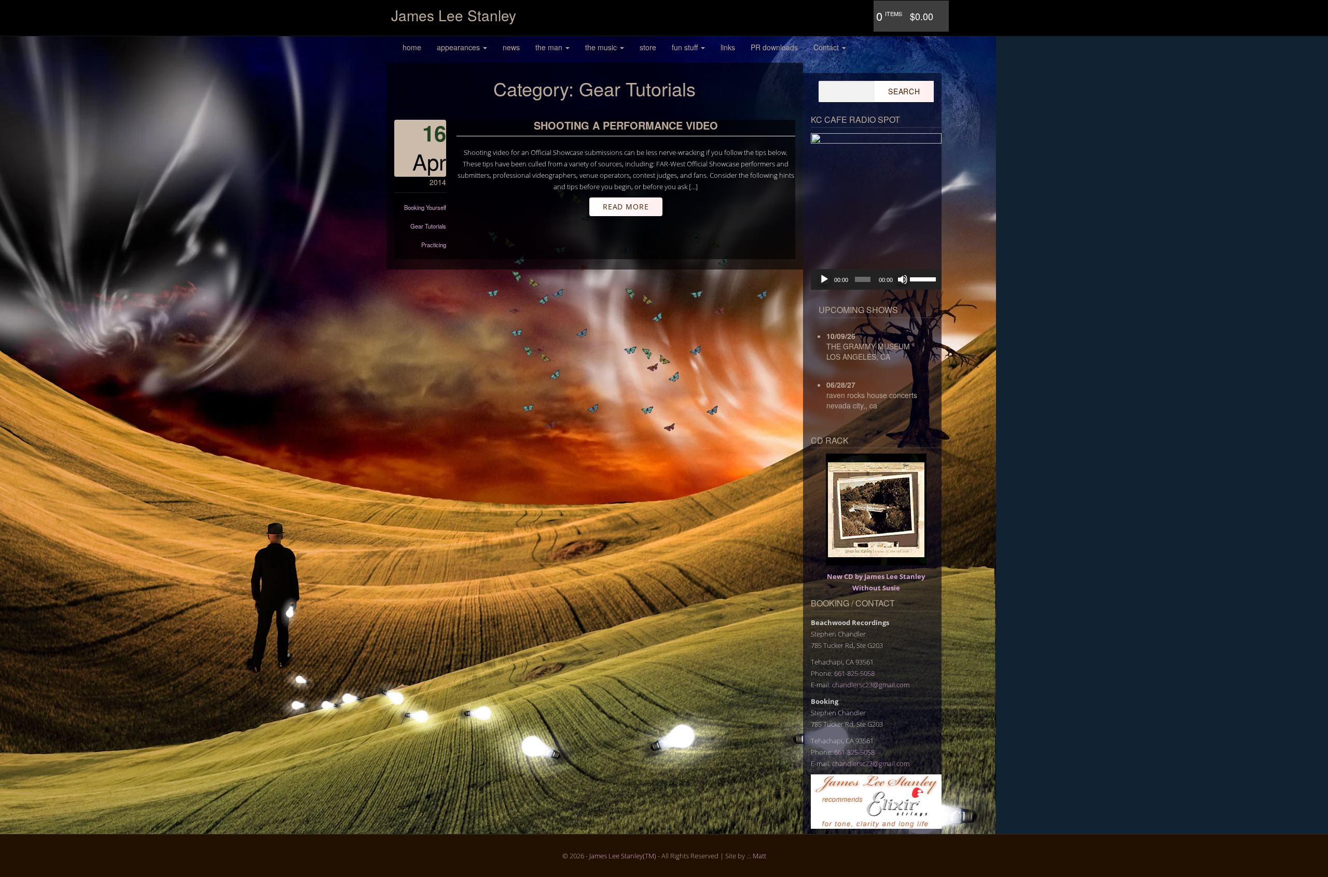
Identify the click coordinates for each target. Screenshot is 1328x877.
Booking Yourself (425, 207)
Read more (626, 206)
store (648, 47)
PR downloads (774, 47)
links (728, 47)
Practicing (433, 245)
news (511, 47)
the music (602, 47)
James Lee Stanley (453, 15)
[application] (876, 279)
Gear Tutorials (428, 226)
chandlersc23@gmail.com (870, 684)
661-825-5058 (854, 673)
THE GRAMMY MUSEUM (868, 346)
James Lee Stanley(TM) (622, 855)
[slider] (923, 278)
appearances (459, 47)
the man (549, 47)
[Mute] (902, 279)
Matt (759, 855)
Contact (827, 47)
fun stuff (686, 47)
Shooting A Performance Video (626, 125)
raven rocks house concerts (871, 395)
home (412, 47)
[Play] (824, 279)
